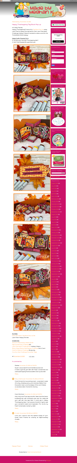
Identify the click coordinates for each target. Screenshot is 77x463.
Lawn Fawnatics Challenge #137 (21, 346)
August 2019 (55, 400)
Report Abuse (56, 176)
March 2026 (54, 196)
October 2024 (55, 240)
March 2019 (54, 413)
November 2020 (55, 362)
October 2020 (55, 364)
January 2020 (55, 387)
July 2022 (54, 310)
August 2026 (55, 183)
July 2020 (54, 372)
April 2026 (54, 193)
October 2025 (55, 209)
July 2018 (54, 434)
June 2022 (54, 312)
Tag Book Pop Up (38, 29)
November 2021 (55, 331)
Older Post (44, 446)
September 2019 (56, 398)
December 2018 (55, 421)
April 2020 (54, 380)
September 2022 (56, 305)
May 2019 (54, 408)
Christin (17, 413)
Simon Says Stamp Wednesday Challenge (25, 348)
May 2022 (54, 315)
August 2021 (55, 338)
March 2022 (54, 320)
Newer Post (16, 446)
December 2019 (55, 390)
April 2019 (54, 411)
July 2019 (54, 403)
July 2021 (54, 341)
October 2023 (55, 271)
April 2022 (54, 318)
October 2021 (55, 333)
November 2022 (55, 299)
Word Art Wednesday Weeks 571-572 (22, 342)
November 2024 (55, 237)
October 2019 (55, 395)
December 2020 (56, 359)
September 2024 (56, 242)
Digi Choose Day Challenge (20, 344)
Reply (16, 373)
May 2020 (54, 377)
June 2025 (54, 219)
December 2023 (55, 266)
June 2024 (54, 250)
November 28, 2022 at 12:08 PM (28, 413)
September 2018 (56, 429)
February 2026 (55, 198)
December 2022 (55, 297)
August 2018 (55, 432)
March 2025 (54, 227)
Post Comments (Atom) (34, 452)
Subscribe (58, 41)
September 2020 (56, 367)
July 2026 (54, 185)
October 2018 (55, 426)
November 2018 (55, 424)
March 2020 (54, 382)
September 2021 (56, 336)
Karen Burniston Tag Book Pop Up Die (23, 335)
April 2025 (54, 224)
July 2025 (54, 217)
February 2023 (55, 292)
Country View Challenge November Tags (24, 352)
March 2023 (54, 289)
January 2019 (55, 419)
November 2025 (55, 206)
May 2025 (54, 222)
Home (30, 446)
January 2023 (55, 294)
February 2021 (55, 354)
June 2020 (54, 375)
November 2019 (55, 393)
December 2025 (55, 204)
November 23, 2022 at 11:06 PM (28, 365)
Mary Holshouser (20, 378)
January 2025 (55, 232)
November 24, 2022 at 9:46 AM (35, 378)
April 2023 (54, 286)
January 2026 (55, 201)
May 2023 (54, 284)
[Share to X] (31, 356)
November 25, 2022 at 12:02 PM (33, 394)
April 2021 (54, 349)
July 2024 (54, 248)
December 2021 (55, 328)
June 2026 (54, 188)
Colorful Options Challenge (20, 350)
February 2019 (55, 416)
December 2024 (56, 235)
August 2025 (55, 214)
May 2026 (54, 191)
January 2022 (55, 325)
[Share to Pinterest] (33, 356)
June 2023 (54, 281)
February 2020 (55, 385)
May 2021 (54, 346)
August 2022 (55, 307)
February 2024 (55, 261)
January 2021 (55, 356)
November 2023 (55, 268)
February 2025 (55, 229)
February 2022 (55, 323)
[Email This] (29, 356)
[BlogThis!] (30, 356)
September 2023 (56, 274)
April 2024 (54, 255)
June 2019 (54, 406)
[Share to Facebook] (32, 356)
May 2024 (54, 253)
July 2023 (54, 279)
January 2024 (55, 263)
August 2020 (55, 369)
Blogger (48, 460)
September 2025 (56, 211)
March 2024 (54, 258)
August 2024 (55, 245)
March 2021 (54, 351)
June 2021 (54, 343)
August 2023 (55, 276)
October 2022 (55, 302)
